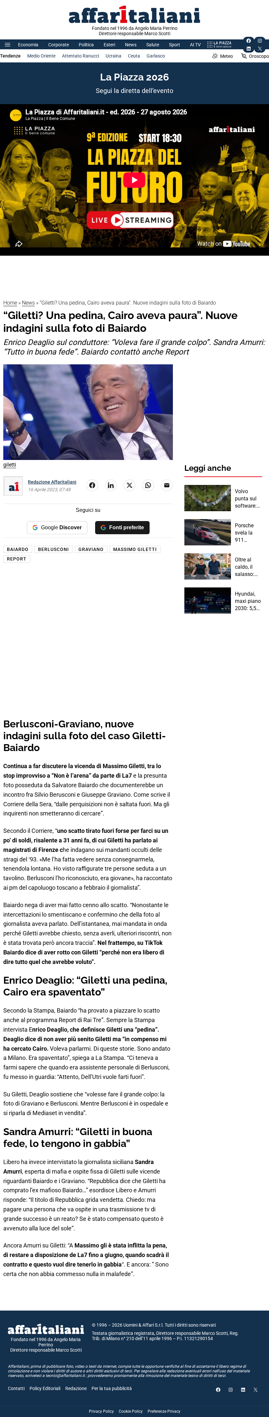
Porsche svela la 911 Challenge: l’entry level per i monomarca (247, 533)
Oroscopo (259, 56)
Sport (174, 44)
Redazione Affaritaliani (52, 482)
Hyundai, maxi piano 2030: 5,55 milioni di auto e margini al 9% (248, 601)
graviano (91, 549)
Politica (86, 44)
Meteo (226, 56)
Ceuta (134, 55)
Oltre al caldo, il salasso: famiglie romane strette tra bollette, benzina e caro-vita (246, 567)
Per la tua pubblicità (112, 1388)
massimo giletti (135, 549)
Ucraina (113, 55)
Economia (28, 44)
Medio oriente (41, 55)
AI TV (195, 44)
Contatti (16, 1388)
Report (17, 558)
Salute (152, 44)
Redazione (76, 1388)
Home (10, 303)
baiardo (18, 549)
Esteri (109, 44)
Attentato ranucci (80, 55)
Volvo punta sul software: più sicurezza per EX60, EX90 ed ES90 (246, 499)
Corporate (58, 44)
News (130, 44)
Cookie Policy (131, 1411)
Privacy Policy (101, 1411)
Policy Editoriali (45, 1388)
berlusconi (53, 549)
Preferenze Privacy (164, 1411)
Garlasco (156, 55)
